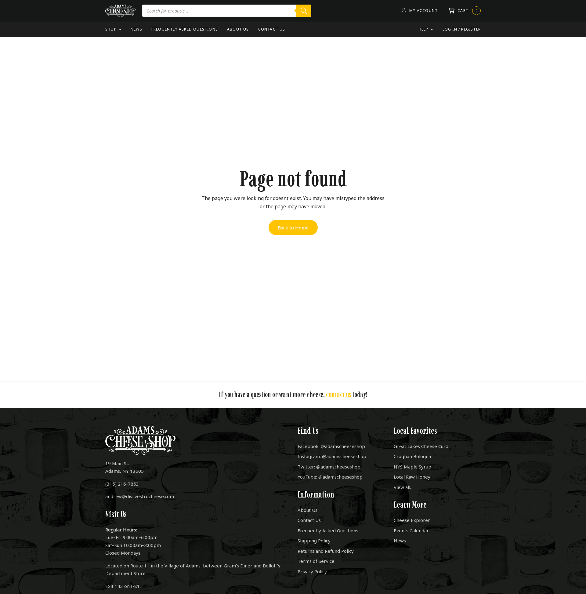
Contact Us (271, 29)
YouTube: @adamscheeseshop (330, 477)
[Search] (303, 11)
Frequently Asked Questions (184, 29)
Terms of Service (316, 561)
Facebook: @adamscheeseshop (331, 446)
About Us (238, 29)
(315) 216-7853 (122, 484)
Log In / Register (462, 29)
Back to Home (293, 227)
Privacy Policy (312, 571)
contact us (338, 394)
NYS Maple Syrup (412, 467)
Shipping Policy (314, 541)
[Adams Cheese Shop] (120, 11)
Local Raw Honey (412, 477)
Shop (111, 29)
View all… (404, 487)
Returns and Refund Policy (326, 551)
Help (424, 29)
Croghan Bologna (412, 456)
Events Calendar (411, 530)
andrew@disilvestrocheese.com (139, 496)
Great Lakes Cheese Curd (421, 446)
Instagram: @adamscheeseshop (332, 456)
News (136, 29)
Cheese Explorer (412, 520)
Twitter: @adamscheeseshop (329, 467)
